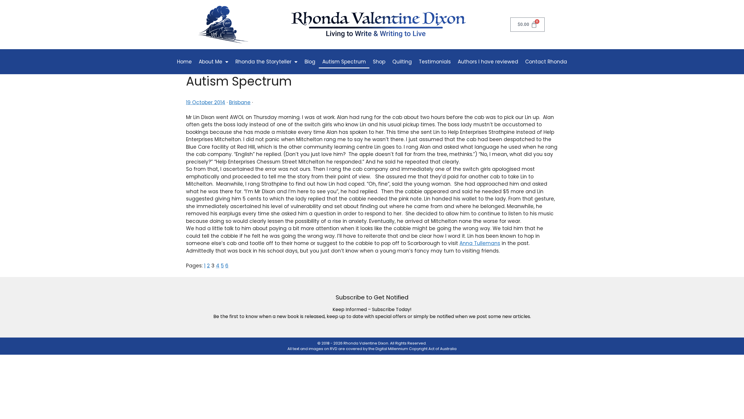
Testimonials (435, 61)
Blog (310, 61)
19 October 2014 (205, 102)
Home (184, 61)
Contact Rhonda (546, 61)
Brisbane (240, 102)
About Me (210, 61)
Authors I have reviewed (488, 61)
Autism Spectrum (344, 61)
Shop (379, 61)
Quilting (402, 61)
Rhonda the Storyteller (263, 61)
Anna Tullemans (479, 243)
